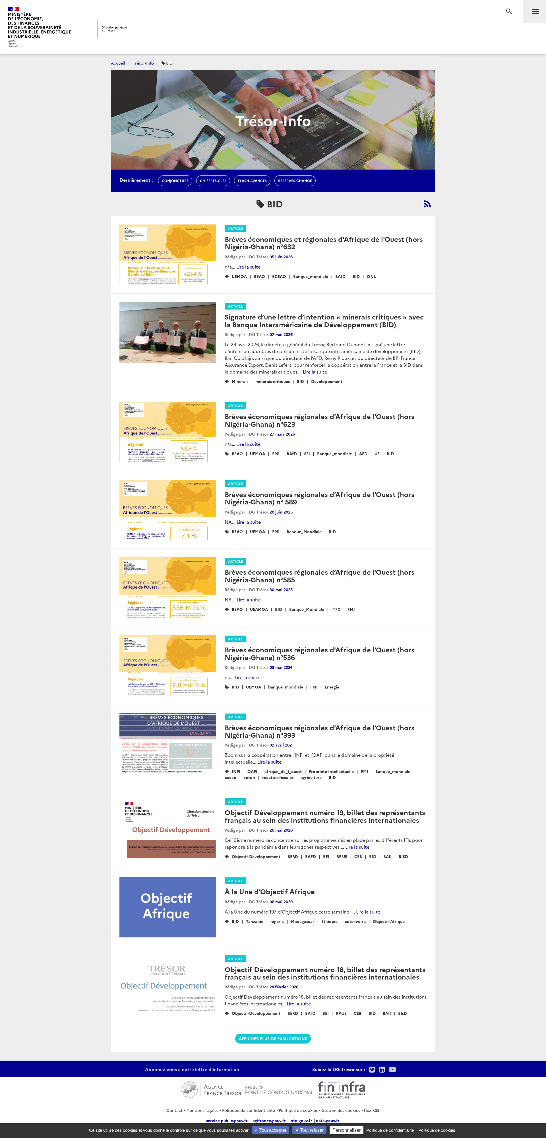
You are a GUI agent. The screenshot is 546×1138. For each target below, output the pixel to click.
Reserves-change (295, 180)
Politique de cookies (298, 1110)
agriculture (311, 777)
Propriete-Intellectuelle (331, 771)
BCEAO (279, 276)
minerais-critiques (272, 381)
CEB (358, 856)
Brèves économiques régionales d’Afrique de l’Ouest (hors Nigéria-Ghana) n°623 (319, 419)
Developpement (326, 381)
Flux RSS (371, 1110)
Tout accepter (272, 1130)
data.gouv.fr (328, 1120)
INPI (236, 771)
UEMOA (239, 276)
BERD (293, 856)
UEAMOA (259, 609)
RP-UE (341, 856)
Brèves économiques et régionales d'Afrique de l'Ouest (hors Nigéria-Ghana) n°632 (324, 242)
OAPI (252, 771)
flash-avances (252, 180)
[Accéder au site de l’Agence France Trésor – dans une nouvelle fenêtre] (211, 1089)
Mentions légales (202, 1110)
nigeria (277, 921)
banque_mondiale (285, 687)
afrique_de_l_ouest (283, 771)
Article (235, 228)
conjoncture (175, 180)
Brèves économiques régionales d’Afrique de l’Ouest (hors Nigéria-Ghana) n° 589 (319, 497)
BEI (326, 856)
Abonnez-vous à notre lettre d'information (192, 1069)
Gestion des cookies (340, 1110)
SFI (307, 453)
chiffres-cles (213, 180)
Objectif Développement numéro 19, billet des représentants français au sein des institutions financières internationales (325, 815)
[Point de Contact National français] (279, 1089)
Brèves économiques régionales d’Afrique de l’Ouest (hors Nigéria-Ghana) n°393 (319, 731)
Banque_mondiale (310, 276)
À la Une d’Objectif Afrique (270, 891)
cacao (230, 777)
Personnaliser (346, 1130)
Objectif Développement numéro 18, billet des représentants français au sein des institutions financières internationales (325, 972)
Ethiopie (329, 921)
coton (249, 777)
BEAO (259, 276)
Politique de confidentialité (248, 1110)
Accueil (118, 63)
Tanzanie (254, 921)
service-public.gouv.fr (227, 1120)
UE (377, 453)
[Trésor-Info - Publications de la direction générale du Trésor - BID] (427, 204)
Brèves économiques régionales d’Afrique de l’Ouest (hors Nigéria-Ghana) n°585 (319, 575)
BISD (403, 856)
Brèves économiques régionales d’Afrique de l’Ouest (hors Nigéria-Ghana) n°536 (319, 653)
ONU (372, 276)
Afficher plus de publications (273, 1038)
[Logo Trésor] (112, 29)
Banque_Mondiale (304, 531)
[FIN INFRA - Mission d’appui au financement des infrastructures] (341, 1089)
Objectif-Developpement (256, 856)
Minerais (240, 381)
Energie (332, 687)
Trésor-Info (143, 63)
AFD (363, 453)
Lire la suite (248, 266)
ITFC (335, 609)
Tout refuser (311, 1130)
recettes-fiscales (277, 777)
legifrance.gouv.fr (268, 1120)
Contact (174, 1110)
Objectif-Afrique (389, 921)
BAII (387, 856)
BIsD (402, 1013)
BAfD (340, 276)
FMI (276, 453)
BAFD (310, 856)
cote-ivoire (355, 921)
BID (356, 276)
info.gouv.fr (300, 1120)
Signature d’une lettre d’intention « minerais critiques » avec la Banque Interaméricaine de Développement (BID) (324, 320)
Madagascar (302, 921)
